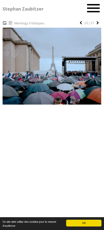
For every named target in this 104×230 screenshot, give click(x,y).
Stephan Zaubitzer (23, 9)
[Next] (97, 23)
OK (84, 223)
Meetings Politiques (29, 23)
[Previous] (81, 23)
